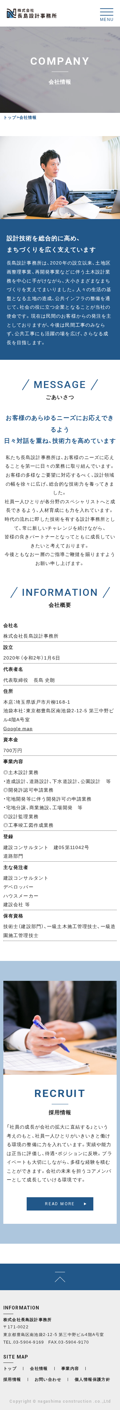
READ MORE (60, 1204)
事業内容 (70, 1368)
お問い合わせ (48, 1379)
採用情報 (12, 1379)
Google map (18, 728)
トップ (10, 117)
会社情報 (39, 1368)
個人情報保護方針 (92, 1379)
